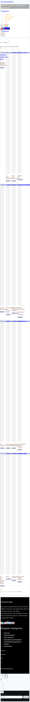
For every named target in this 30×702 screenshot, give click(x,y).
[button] (6, 42)
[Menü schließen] (1, 679)
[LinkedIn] (8, 29)
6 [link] (5, 591)
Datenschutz (3, 654)
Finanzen (7, 633)
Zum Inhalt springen (7, 2)
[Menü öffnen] (2, 34)
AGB (1, 658)
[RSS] (2, 29)
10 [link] (11, 591)
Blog (6, 21)
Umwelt (6, 644)
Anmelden (8, 19)
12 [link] (16, 591)
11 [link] (13, 591)
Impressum (3, 650)
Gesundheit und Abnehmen (13, 639)
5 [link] (3, 591)
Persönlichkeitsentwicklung (12, 642)
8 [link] (8, 591)
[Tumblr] (9, 29)
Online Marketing (9, 635)
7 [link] (6, 591)
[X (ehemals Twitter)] (3, 29)
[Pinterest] (13, 623)
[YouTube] (5, 29)
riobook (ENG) (9, 17)
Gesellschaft (8, 646)
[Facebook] (8, 623)
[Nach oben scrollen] (2, 676)
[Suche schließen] (2, 692)
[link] (20, 592)
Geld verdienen (9, 637)
